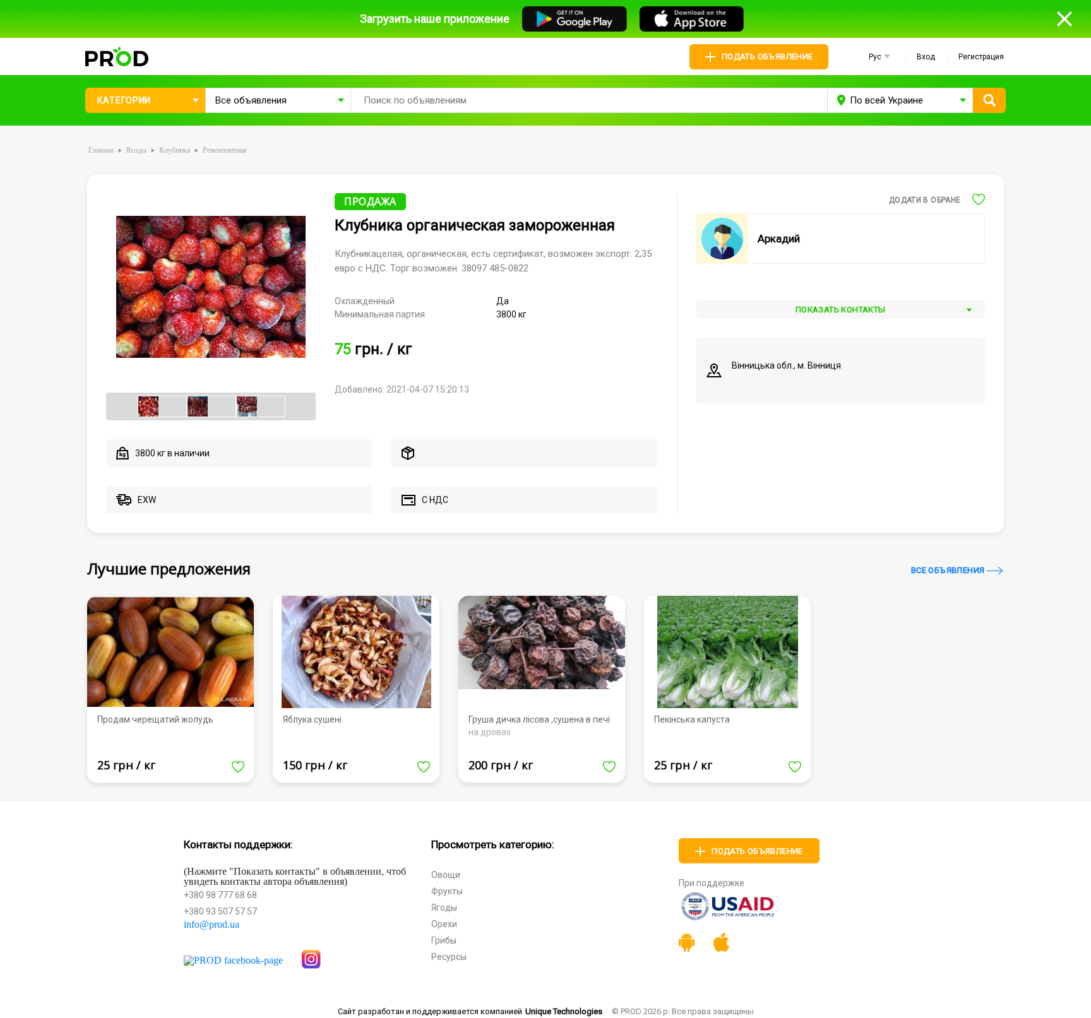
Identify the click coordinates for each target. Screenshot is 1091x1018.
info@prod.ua (211, 925)
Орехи (444, 924)
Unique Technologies (563, 1011)
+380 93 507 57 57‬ (220, 911)
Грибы (443, 940)
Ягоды (444, 908)
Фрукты (447, 891)
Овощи (445, 875)
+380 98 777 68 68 (220, 895)
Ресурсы (449, 957)
